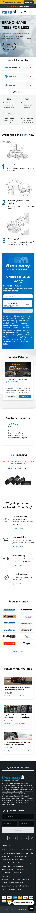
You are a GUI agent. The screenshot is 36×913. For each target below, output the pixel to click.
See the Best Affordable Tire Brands (14, 697)
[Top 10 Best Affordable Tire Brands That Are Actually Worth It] (17, 683)
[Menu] (31, 11)
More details (19, 526)
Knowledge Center (8, 873)
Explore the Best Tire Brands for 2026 (14, 725)
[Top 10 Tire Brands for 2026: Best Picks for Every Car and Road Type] (17, 710)
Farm (13, 896)
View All (18, 896)
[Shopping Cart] (27, 11)
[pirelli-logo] (9, 645)
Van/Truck (20, 886)
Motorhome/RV (19, 890)
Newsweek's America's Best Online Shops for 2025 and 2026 (15, 793)
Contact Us (13, 853)
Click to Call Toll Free (18, 769)
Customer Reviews (8, 866)
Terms (5, 341)
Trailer (27, 886)
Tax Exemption (20, 876)
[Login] (23, 11)
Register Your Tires (18, 860)
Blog (13, 876)
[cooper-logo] (25, 619)
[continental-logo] (9, 619)
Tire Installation (20, 866)
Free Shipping (6, 876)
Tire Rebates (22, 853)
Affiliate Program (20, 873)
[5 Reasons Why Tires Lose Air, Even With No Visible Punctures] (17, 738)
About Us (5, 857)
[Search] (20, 11)
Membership (6, 863)
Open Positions (7, 879)
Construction (6, 896)
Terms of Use (6, 870)
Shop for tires (23, 395)
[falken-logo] (9, 625)
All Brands (5, 853)
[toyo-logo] (25, 645)
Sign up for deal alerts (18, 311)
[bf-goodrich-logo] (9, 612)
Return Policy (6, 860)
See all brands (17, 653)
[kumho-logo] (9, 639)
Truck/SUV (13, 886)
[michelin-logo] (25, 639)
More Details (10, 395)
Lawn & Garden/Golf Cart (20, 893)
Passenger (5, 886)
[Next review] (32, 436)
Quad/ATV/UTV (6, 893)
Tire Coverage (16, 870)
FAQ (12, 863)
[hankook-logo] (25, 632)
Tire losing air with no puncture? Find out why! (17, 752)
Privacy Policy (8, 332)
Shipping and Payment (23, 857)
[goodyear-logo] (9, 632)
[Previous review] (3, 436)
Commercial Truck (8, 890)
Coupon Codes (19, 863)
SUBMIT (17, 834)
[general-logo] (25, 625)
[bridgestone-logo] (25, 612)
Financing (12, 857)
